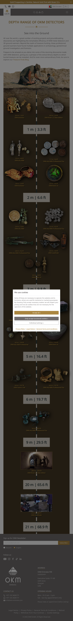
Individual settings (36, 323)
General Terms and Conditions (46, 329)
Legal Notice (30, 329)
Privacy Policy (20, 329)
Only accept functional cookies (36, 319)
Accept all (36, 313)
